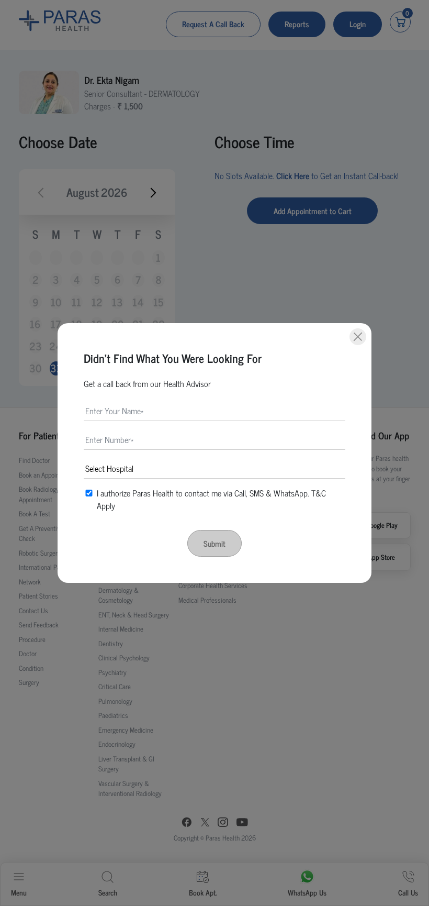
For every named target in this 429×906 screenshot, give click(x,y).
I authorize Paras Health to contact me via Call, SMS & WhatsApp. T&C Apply (211, 499)
